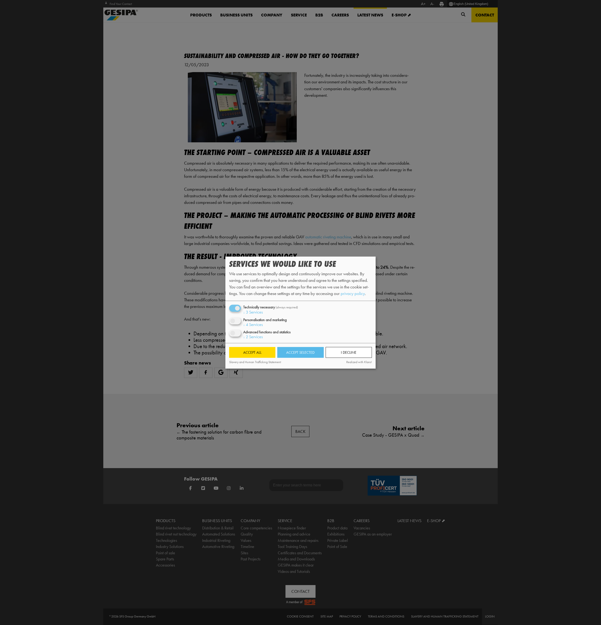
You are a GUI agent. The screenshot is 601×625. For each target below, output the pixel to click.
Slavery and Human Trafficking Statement (255, 362)
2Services (253, 336)
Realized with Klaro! (359, 362)
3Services (253, 312)
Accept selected (300, 352)
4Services (253, 324)
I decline (348, 352)
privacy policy (353, 293)
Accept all (252, 352)
